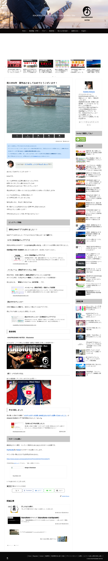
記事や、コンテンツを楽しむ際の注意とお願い (90, 556)
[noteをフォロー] (93, 122)
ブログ (10, 486)
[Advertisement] (54, 46)
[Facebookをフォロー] (84, 122)
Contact (41, 556)
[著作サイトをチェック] (80, 122)
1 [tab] (53, 76)
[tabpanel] (14, 66)
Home (29, 556)
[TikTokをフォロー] (91, 122)
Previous (5, 67)
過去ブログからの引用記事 (19, 486)
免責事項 (47, 556)
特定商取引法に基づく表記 (58, 556)
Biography (35, 556)
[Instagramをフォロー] (86, 122)
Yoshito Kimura (89, 92)
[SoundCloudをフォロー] (96, 122)
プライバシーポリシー (71, 556)
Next (102, 67)
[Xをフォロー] (82, 122)
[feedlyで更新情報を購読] (88, 125)
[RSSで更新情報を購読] (90, 125)
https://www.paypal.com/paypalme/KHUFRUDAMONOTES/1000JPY (28, 459)
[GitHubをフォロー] (98, 122)
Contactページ (37, 156)
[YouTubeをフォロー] (89, 122)
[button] (60, 136)
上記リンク (16, 463)
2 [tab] (55, 76)
